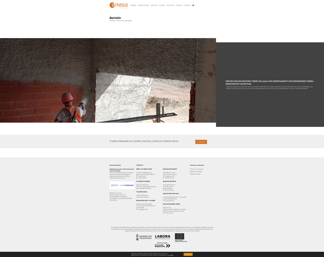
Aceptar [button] (188, 254)
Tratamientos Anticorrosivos (117, 178)
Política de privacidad (196, 171)
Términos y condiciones (196, 169)
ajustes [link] (171, 255)
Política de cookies (195, 174)
